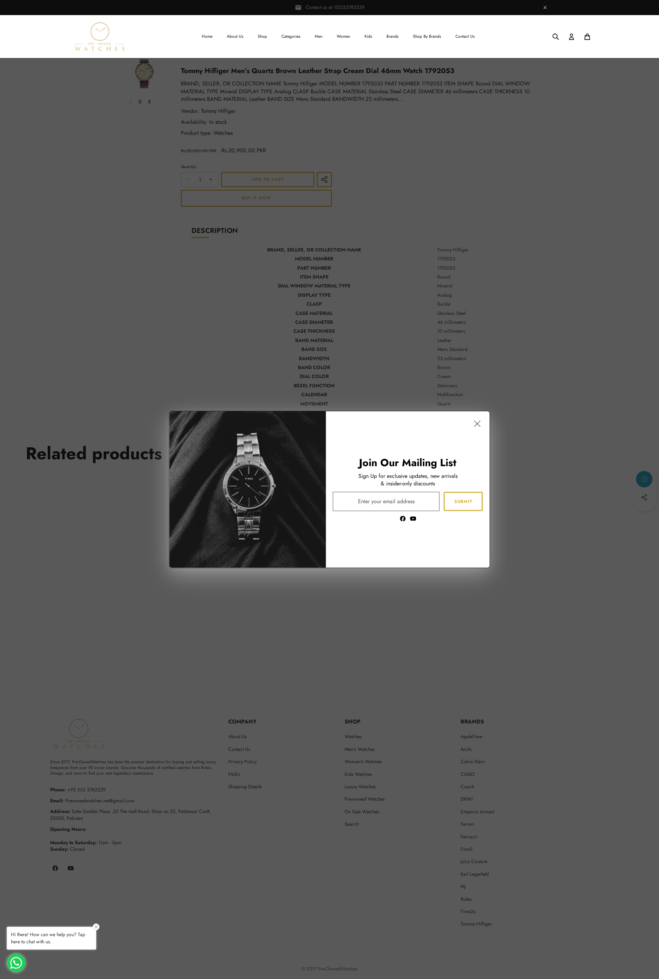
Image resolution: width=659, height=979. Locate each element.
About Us (235, 36)
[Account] (571, 36)
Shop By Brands (427, 36)
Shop (262, 36)
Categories (290, 36)
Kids (368, 36)
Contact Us (465, 36)
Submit (463, 501)
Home (207, 36)
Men (318, 36)
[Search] (555, 36)
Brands (392, 36)
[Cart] (587, 36)
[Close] (477, 423)
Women (343, 36)
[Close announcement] (545, 7)
